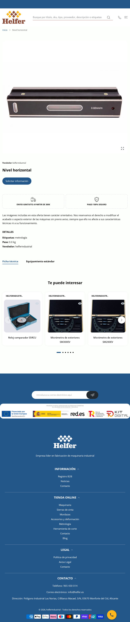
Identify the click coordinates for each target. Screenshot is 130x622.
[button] (59, 352)
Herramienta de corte (65, 528)
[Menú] (126, 17)
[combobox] (73, 17)
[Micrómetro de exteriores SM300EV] (65, 316)
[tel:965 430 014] (120, 17)
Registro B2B (65, 476)
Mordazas (65, 514)
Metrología (65, 523)
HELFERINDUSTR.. (14, 296)
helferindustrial (53, 609)
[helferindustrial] (13, 17)
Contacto (65, 485)
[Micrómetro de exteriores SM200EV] (108, 316)
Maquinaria (65, 504)
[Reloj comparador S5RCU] (22, 316)
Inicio (4, 30)
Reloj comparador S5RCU (22, 337)
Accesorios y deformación (65, 519)
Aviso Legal (65, 562)
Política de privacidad (65, 557)
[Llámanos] (112, 615)
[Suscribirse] (92, 395)
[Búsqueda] (108, 17)
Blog (65, 538)
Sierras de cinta (65, 509)
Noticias (65, 481)
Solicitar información (17, 181)
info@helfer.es (76, 592)
